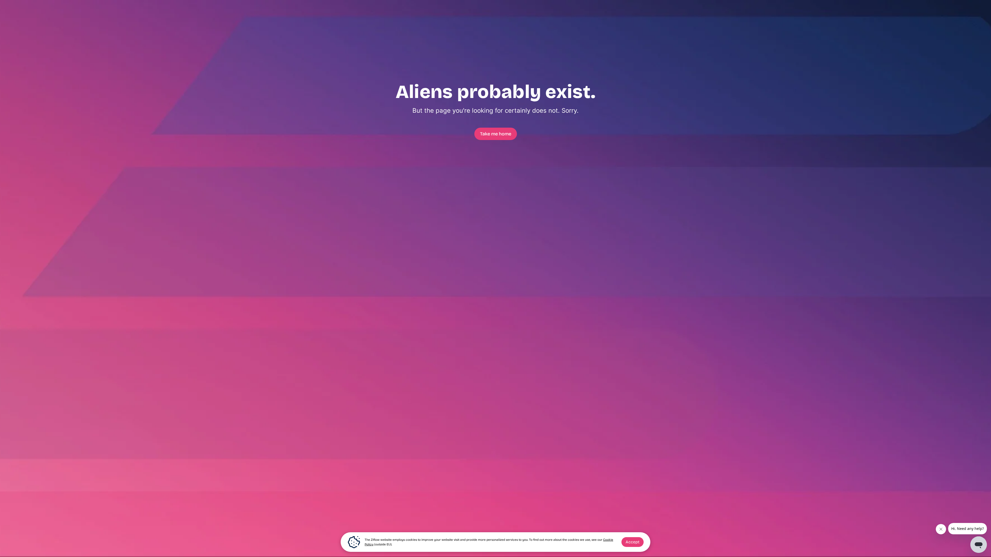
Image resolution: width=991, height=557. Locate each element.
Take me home (495, 134)
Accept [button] (633, 541)
